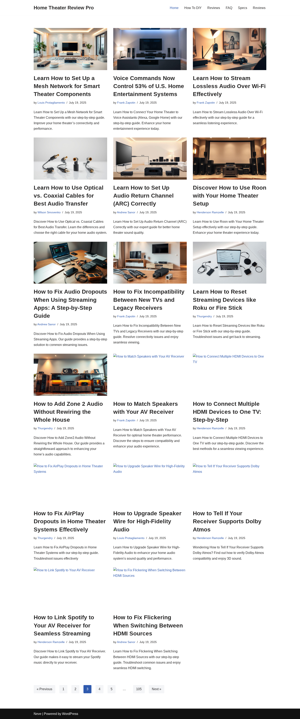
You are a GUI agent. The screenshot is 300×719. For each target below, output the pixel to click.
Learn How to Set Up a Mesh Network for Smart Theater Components (67, 86)
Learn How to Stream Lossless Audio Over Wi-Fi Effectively (229, 86)
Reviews (213, 8)
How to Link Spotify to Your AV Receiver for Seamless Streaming (64, 625)
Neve (37, 714)
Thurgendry (204, 316)
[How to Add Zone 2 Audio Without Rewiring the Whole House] (70, 375)
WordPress (70, 714)
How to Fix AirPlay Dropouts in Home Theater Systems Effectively (70, 521)
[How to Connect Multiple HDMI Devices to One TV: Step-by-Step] (229, 375)
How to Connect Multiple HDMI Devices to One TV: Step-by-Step (227, 412)
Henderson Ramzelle (210, 212)
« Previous (44, 689)
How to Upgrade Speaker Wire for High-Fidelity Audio (147, 521)
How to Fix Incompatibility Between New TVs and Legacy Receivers (148, 299)
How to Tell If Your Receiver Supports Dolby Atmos (227, 521)
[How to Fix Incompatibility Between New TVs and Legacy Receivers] (150, 263)
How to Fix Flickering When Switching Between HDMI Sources (148, 625)
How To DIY (193, 8)
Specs (242, 8)
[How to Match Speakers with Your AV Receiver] (150, 375)
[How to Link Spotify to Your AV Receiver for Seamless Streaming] (70, 588)
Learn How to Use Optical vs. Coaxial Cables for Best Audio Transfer (68, 196)
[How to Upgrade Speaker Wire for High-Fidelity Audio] (150, 484)
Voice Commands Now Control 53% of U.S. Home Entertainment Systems (148, 86)
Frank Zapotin (126, 102)
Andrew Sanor (126, 212)
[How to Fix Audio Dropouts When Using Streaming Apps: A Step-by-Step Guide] (70, 263)
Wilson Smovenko (49, 212)
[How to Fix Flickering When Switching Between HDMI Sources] (150, 588)
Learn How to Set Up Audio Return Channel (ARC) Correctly (143, 196)
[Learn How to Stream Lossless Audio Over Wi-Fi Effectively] (229, 49)
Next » (156, 689)
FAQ (229, 8)
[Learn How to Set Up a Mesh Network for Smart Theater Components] (70, 49)
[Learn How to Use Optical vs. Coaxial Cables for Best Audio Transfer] (70, 159)
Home (174, 8)
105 (139, 689)
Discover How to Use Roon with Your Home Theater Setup (229, 196)
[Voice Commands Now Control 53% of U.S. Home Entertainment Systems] (150, 49)
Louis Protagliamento (51, 102)
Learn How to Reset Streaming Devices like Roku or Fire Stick (224, 299)
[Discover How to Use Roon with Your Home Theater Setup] (229, 159)
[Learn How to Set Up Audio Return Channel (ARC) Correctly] (150, 159)
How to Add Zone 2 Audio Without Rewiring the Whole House (68, 412)
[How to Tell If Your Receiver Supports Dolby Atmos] (229, 484)
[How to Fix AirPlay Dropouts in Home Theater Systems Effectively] (70, 484)
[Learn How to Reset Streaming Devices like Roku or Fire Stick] (229, 263)
